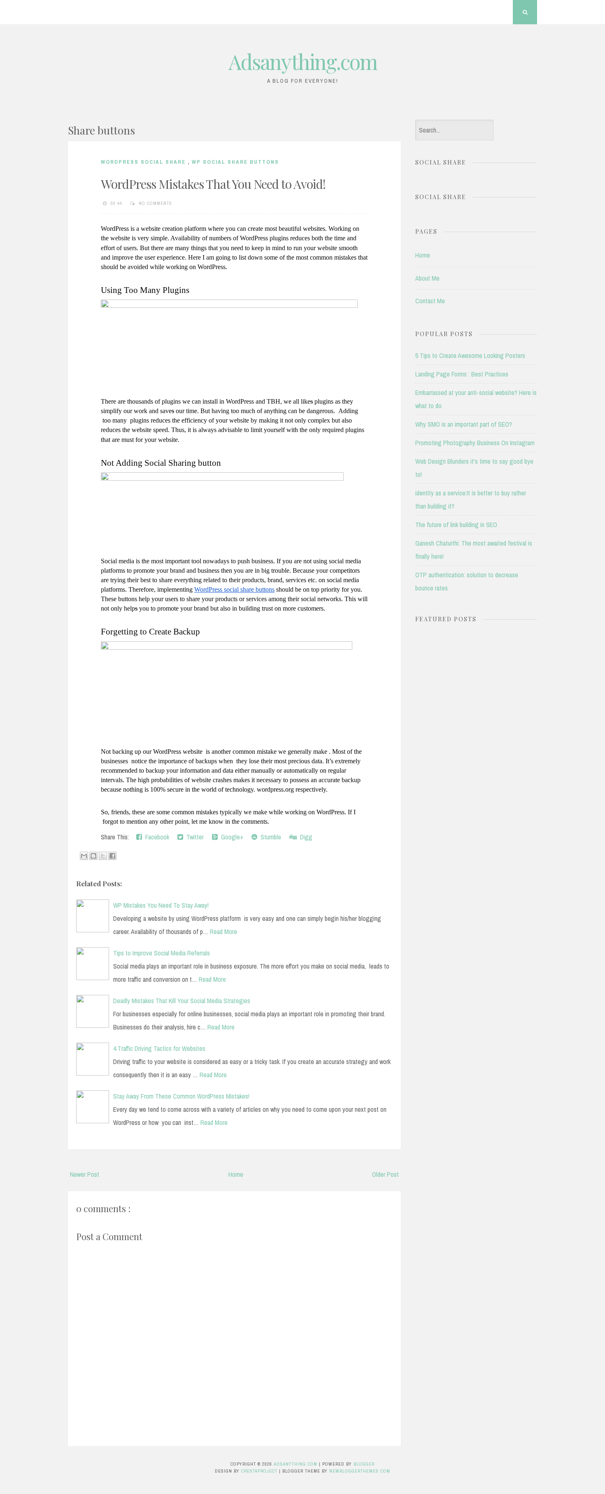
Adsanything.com (302, 61)
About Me (427, 278)
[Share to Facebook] (112, 856)
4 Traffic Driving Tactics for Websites (159, 1048)
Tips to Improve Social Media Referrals (161, 952)
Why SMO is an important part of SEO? (463, 424)
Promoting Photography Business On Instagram (475, 442)
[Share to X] (103, 856)
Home (235, 1174)
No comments (156, 203)
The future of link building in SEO (456, 524)
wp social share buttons (235, 161)
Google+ (230, 836)
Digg (304, 836)
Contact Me (430, 300)
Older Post (385, 1174)
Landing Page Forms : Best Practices (461, 374)
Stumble (269, 836)
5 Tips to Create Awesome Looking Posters (470, 355)
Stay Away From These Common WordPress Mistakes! (181, 1096)
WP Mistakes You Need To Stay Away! (161, 905)
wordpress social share (144, 161)
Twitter (193, 836)
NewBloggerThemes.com (359, 1471)
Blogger (364, 1464)
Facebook (155, 836)
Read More (223, 931)
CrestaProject (260, 1471)
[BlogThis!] (93, 856)
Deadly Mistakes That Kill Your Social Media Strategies (181, 1000)
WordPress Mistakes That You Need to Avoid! (213, 184)
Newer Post (84, 1174)
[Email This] (84, 856)
